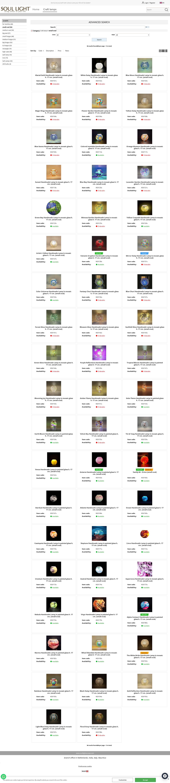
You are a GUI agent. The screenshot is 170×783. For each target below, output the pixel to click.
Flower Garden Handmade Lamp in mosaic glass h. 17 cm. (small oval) (99, 112)
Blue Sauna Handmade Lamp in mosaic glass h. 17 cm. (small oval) (54, 147)
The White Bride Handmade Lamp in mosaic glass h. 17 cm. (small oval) (145, 656)
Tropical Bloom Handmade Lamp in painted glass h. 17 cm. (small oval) (145, 363)
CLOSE (168, 779)
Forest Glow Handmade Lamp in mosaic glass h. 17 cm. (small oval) (53, 328)
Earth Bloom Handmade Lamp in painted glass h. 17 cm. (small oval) (54, 435)
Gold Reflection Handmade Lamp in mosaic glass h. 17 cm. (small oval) (145, 692)
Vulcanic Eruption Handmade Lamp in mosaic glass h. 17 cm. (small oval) (99, 257)
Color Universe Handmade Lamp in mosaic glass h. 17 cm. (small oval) (53, 292)
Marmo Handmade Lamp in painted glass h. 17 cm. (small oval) (54, 654)
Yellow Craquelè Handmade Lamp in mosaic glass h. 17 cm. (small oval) (145, 218)
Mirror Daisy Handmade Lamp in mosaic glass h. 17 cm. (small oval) (145, 257)
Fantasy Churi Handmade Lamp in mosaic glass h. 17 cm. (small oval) (99, 292)
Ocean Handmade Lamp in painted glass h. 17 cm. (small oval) (145, 509)
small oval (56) (7, 27)
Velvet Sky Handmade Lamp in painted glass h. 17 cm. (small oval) (99, 435)
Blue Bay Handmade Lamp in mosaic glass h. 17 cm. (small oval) (99, 183)
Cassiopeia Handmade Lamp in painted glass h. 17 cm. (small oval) (53, 544)
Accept (145, 780)
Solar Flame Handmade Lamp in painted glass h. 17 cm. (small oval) (145, 399)
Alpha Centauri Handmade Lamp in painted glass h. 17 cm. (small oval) (145, 618)
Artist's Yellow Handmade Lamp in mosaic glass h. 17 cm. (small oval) (53, 254)
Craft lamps (49, 9)
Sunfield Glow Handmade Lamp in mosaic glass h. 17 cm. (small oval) (144, 328)
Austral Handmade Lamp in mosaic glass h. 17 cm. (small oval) (99, 580)
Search (52, 27)
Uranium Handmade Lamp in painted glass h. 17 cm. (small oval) (53, 580)
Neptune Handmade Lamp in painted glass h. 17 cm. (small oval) (99, 544)
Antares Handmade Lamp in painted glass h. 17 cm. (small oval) (99, 473)
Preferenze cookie (85, 766)
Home (35, 9)
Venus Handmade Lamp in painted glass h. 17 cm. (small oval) (53, 470)
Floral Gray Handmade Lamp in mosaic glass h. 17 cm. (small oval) (99, 727)
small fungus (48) (8, 36)
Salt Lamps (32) (7, 61)
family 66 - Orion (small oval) (145, 472)
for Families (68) (7, 24)
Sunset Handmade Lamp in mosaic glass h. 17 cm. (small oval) (53, 183)
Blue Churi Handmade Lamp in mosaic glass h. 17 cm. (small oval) (145, 292)
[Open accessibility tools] (165, 776)
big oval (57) (6, 33)
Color (53, 35)
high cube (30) (7, 52)
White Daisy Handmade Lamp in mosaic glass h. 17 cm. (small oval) (99, 76)
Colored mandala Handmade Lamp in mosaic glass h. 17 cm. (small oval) (99, 147)
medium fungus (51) (9, 39)
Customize (123, 780)
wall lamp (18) (7, 55)
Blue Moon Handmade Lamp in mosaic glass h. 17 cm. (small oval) (145, 76)
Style (113, 35)
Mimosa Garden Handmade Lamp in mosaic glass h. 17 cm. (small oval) (99, 218)
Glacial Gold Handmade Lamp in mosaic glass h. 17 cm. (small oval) (53, 76)
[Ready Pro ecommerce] (85, 771)
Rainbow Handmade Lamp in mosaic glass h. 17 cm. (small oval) (53, 692)
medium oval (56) (8, 30)
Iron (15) (5, 58)
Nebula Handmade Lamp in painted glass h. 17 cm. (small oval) (54, 615)
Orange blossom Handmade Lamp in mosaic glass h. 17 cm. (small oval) (145, 147)
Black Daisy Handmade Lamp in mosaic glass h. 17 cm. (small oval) (99, 692)
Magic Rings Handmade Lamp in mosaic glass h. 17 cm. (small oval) (53, 112)
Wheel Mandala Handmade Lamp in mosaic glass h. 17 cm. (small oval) (99, 654)
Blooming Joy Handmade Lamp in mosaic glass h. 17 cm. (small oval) (54, 399)
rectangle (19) (6, 49)
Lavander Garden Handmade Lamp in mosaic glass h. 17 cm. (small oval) (144, 183)
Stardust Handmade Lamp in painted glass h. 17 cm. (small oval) (53, 509)
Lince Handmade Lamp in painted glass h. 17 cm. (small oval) (145, 544)
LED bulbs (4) (6, 64)
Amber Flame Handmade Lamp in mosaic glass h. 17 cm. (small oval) (99, 399)
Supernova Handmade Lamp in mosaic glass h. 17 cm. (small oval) (145, 580)
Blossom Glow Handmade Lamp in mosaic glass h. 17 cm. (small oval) (99, 328)
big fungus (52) (7, 42)
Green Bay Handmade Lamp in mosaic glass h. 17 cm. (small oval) (54, 218)
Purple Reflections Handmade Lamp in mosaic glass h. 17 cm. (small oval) (99, 363)
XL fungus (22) (7, 45)
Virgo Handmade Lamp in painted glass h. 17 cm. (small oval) (99, 615)
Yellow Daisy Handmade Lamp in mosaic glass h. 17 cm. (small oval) (145, 112)
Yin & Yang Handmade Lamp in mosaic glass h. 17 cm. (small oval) (145, 435)
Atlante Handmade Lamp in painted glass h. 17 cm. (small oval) (99, 509)
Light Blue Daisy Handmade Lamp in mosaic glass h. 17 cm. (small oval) (54, 727)
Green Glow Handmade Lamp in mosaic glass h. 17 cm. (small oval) (53, 363)
